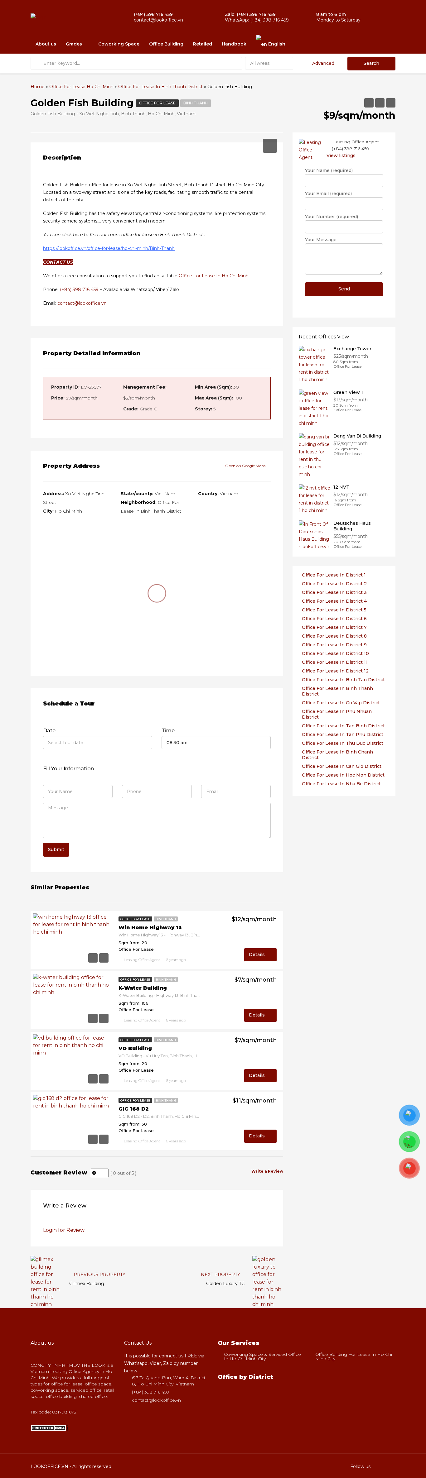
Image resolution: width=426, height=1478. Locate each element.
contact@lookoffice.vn (82, 303)
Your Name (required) (329, 170)
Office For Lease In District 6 (334, 618)
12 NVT (341, 487)
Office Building (166, 44)
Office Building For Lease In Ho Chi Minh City (353, 1356)
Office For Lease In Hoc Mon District (343, 775)
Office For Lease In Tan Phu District (342, 734)
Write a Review (267, 1171)
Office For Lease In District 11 (335, 662)
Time (168, 731)
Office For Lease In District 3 (334, 592)
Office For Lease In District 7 (334, 627)
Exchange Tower (352, 349)
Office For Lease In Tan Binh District (343, 726)
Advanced (323, 63)
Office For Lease (157, 103)
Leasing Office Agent (142, 959)
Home (38, 86)
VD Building (135, 1048)
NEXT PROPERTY (221, 1274)
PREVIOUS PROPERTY (98, 1274)
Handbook (234, 44)
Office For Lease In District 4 (334, 601)
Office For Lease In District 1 (334, 575)
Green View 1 (348, 392)
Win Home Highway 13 (150, 927)
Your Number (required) (331, 216)
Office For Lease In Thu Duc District (342, 743)
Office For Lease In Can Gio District (341, 766)
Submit (56, 849)
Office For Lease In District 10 (335, 653)
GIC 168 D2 (134, 1109)
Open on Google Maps (245, 465)
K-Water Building (143, 988)
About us (46, 44)
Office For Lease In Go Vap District (341, 703)
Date (49, 731)
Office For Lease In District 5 (334, 610)
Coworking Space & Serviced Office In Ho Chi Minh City (262, 1356)
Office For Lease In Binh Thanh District (160, 86)
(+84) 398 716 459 (79, 289)
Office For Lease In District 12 (335, 671)
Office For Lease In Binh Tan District (343, 679)
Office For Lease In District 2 (334, 583)
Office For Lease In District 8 (334, 636)
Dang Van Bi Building (357, 436)
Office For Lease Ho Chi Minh (81, 86)
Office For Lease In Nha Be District (341, 784)
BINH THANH (195, 103)
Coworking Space (118, 44)
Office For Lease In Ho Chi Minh (214, 276)
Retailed (202, 44)
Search (371, 63)
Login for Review (64, 1230)
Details (257, 954)
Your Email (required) (328, 193)
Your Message (320, 239)
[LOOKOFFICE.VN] (49, 1427)
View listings (341, 155)
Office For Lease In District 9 (334, 645)
